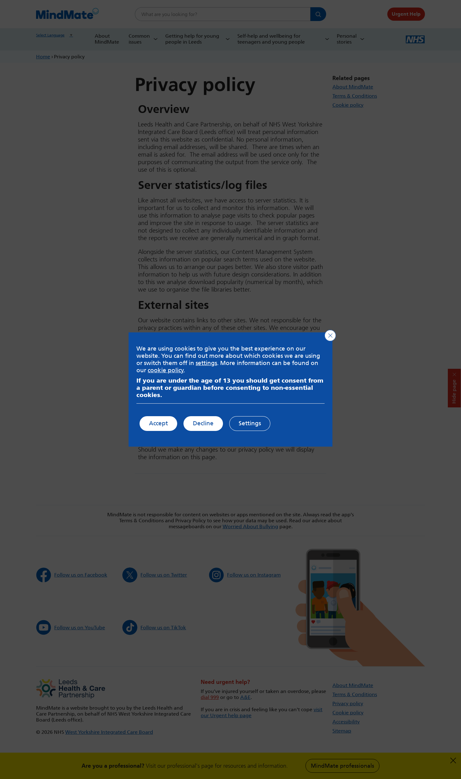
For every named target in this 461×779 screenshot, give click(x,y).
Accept (158, 423)
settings (206, 363)
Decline (203, 423)
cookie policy (166, 370)
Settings (250, 423)
